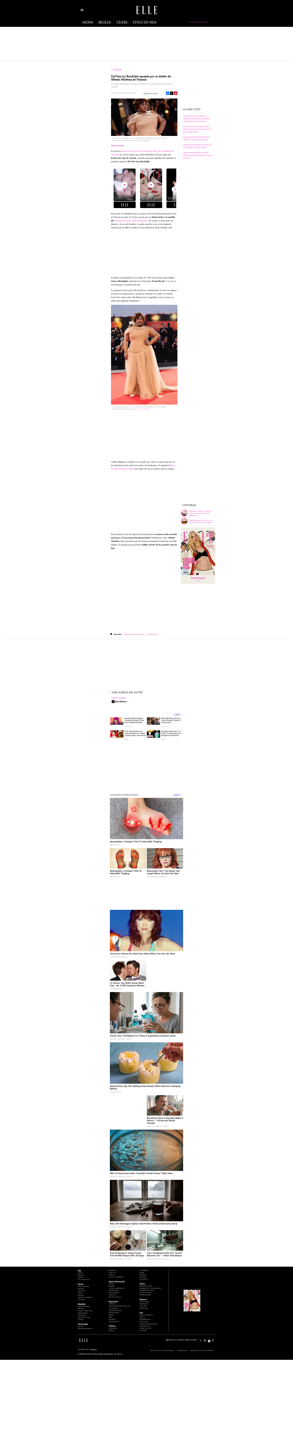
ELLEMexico (200, 1340)
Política (112, 1326)
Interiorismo (145, 1295)
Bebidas (81, 1308)
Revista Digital (198, 578)
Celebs (121, 22)
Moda (87, 22)
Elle (79, 1270)
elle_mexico (206, 1340)
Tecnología (114, 1312)
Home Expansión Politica (119, 1306)
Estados (143, 1275)
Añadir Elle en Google (152, 93)
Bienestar (82, 1315)
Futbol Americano (117, 1288)
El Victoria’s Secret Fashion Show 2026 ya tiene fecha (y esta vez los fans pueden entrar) (197, 129)
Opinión (143, 1277)
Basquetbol (114, 1290)
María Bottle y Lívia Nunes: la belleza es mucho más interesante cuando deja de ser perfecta (196, 119)
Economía (113, 1308)
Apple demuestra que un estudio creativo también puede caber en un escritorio (197, 155)
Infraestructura (147, 1290)
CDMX (142, 1272)
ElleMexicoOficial (214, 1340)
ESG (110, 1317)
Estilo (80, 1326)
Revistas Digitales (198, 22)
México (112, 1330)
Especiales (144, 1308)
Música (112, 1275)
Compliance (182, 1350)
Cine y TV (112, 1272)
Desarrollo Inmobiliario (150, 1288)
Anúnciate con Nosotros (201, 1350)
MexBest (82, 1304)
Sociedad (144, 1279)
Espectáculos (84, 1286)
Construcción (146, 1286)
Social (142, 1317)
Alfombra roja (153, 634)
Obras (111, 1315)
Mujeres (112, 1319)
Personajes (83, 1313)
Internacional (115, 1310)
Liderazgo (144, 1304)
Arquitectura (145, 1293)
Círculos (82, 1291)
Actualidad (144, 1301)
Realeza (81, 1288)
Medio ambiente (146, 1315)
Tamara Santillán (118, 698)
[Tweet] (171, 93)
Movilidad (144, 1321)
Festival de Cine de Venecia (134, 634)
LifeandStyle (114, 1321)
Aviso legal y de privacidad (162, 1350)
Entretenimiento (85, 1328)
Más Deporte (114, 1293)
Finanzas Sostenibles (149, 1324)
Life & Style (83, 1324)
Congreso (144, 1270)
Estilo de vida (144, 22)
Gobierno (113, 1328)
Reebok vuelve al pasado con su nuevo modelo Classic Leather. (201, 521)
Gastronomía (84, 1306)
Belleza (105, 22)
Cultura (81, 1299)
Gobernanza (145, 1319)
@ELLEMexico (121, 701)
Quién (80, 1284)
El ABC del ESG (145, 1328)
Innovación (145, 1326)
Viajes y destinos (85, 1311)
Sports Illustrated (117, 1281)
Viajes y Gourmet (85, 1297)
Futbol (111, 1284)
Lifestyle (112, 1295)
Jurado (81, 1319)
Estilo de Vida (84, 1317)
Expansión (113, 1301)
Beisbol (112, 1286)
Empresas (113, 1304)
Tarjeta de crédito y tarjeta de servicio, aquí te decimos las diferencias (200, 513)
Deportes (113, 1270)
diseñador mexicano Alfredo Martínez (130, 220)
